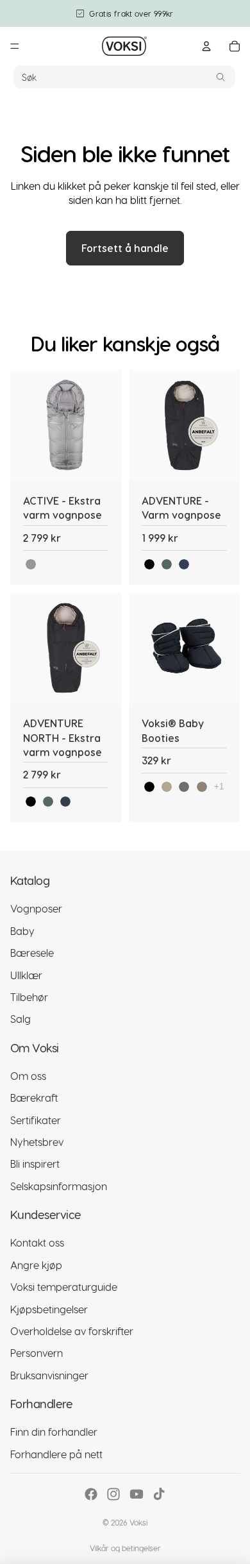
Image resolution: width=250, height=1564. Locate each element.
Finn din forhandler (53, 1431)
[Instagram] (113, 1494)
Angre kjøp (36, 1265)
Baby (22, 931)
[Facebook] (91, 1494)
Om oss (28, 1076)
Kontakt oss (37, 1243)
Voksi (138, 1522)
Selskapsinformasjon (58, 1186)
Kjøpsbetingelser (49, 1309)
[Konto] (206, 46)
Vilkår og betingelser (125, 1547)
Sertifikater (35, 1120)
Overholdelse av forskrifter (71, 1331)
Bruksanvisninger (49, 1375)
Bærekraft (34, 1097)
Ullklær (26, 975)
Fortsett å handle (125, 248)
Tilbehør (29, 997)
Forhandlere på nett (56, 1454)
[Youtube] (136, 1494)
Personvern (36, 1353)
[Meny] (14, 46)
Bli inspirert (35, 1164)
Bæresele (32, 952)
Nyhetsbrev (36, 1142)
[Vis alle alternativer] (219, 786)
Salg (20, 1019)
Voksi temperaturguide (63, 1287)
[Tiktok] (159, 1494)
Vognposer (36, 908)
